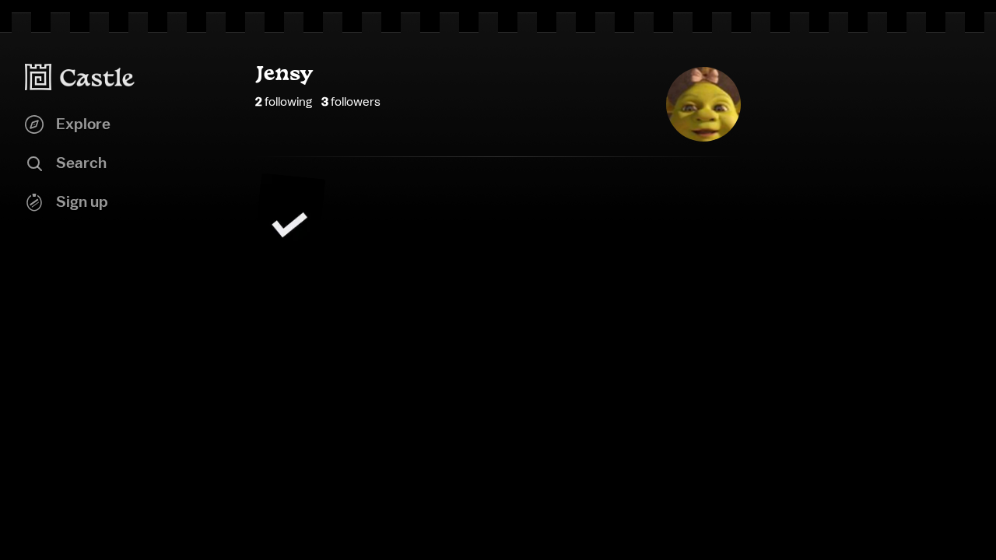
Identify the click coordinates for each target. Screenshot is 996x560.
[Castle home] (80, 77)
